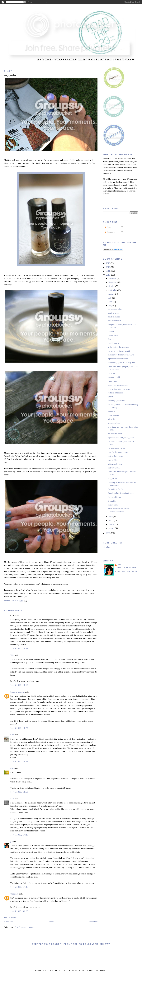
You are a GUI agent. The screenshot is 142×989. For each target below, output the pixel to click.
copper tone (112, 381)
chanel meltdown (114, 321)
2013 (108, 263)
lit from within (114, 468)
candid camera (113, 343)
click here (107, 547)
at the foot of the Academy (118, 347)
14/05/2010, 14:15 (19, 685)
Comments (110, 232)
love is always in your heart (119, 389)
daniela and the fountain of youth (121, 493)
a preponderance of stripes (118, 359)
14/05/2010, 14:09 (19, 648)
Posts (108, 227)
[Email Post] (25, 601)
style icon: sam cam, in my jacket (121, 438)
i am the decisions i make (118, 452)
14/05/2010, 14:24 (19, 761)
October (111, 286)
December (112, 278)
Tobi (12, 655)
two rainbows (113, 335)
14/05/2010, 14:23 (19, 728)
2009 (108, 533)
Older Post (93, 922)
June (110, 302)
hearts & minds (114, 317)
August (111, 294)
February (112, 524)
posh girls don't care (116, 456)
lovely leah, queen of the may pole (121, 363)
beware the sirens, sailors (117, 385)
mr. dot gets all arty (115, 309)
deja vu (111, 339)
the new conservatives (116, 448)
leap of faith (112, 460)
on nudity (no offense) (116, 401)
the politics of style (115, 489)
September (112, 290)
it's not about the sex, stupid (119, 351)
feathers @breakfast (115, 393)
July (110, 298)
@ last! (111, 397)
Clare (12, 735)
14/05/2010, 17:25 (19, 835)
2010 (108, 275)
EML (12, 799)
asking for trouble (115, 464)
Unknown (14, 894)
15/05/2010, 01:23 (19, 911)
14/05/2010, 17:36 (19, 887)
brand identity (113, 415)
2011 (108, 271)
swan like (111, 411)
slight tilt (111, 419)
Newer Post (8, 922)
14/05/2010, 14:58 (19, 792)
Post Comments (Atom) (24, 927)
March (111, 520)
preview (111, 331)
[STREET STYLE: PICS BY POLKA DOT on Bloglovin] (113, 250)
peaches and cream (115, 434)
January (111, 528)
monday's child (114, 377)
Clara (12, 768)
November (112, 282)
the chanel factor (114, 497)
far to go (111, 373)
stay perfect (10, 75)
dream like (112, 501)
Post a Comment (10, 917)
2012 (108, 267)
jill (11, 841)
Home (51, 922)
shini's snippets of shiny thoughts (121, 355)
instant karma (113, 505)
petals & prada (113, 313)
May (110, 306)
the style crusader (17, 692)
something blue (114, 423)
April (110, 517)
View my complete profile (126, 571)
